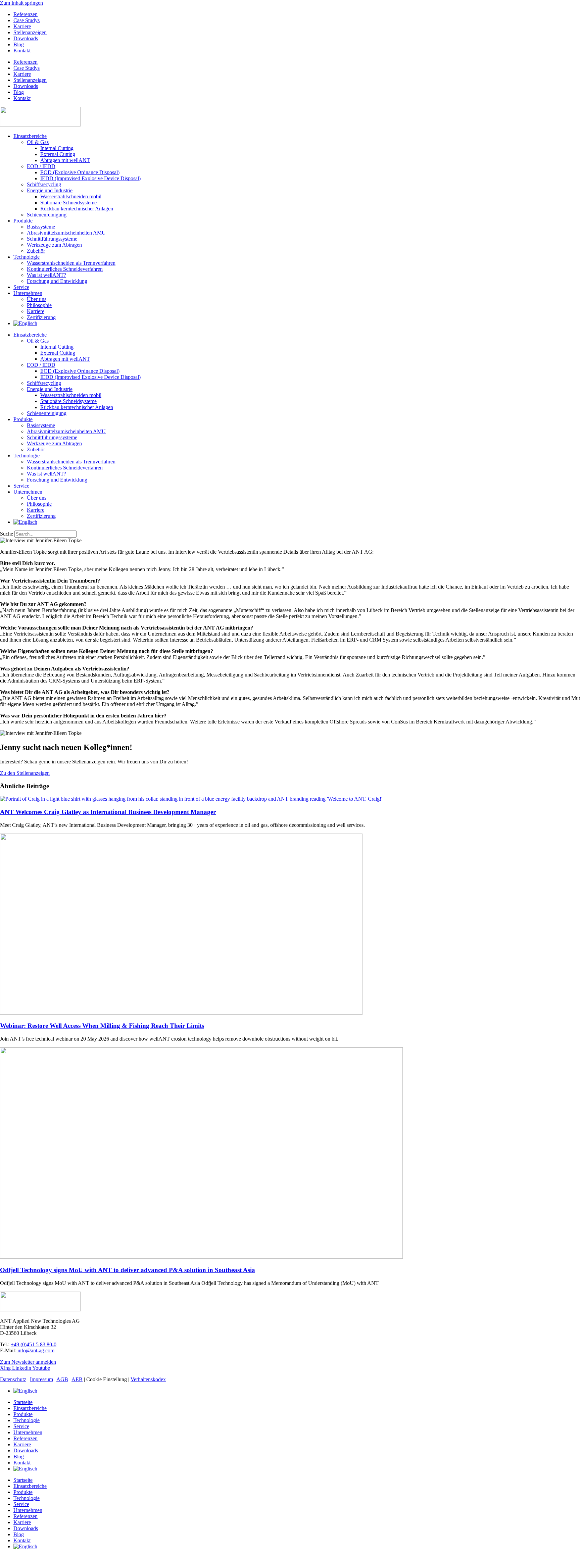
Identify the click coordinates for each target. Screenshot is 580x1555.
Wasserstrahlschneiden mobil (70, 196)
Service (21, 287)
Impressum (41, 1379)
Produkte (23, 220)
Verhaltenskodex (148, 1379)
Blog (18, 44)
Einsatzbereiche (30, 136)
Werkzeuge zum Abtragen (54, 245)
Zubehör (36, 251)
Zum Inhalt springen (21, 3)
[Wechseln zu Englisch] (25, 323)
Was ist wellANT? (46, 275)
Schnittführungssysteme (52, 239)
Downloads (25, 38)
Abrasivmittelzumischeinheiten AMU (66, 233)
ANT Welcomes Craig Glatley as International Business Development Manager (108, 811)
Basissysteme (41, 227)
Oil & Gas (38, 142)
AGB (62, 1379)
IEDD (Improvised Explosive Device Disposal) (90, 178)
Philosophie (39, 305)
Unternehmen (27, 293)
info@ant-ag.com (35, 1350)
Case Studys (26, 20)
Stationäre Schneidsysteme (68, 202)
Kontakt (22, 50)
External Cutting (57, 154)
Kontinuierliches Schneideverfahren (65, 269)
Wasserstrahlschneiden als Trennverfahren (71, 263)
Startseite (23, 1402)
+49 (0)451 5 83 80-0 (33, 1344)
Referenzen (25, 14)
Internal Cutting (57, 148)
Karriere (22, 26)
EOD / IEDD (41, 166)
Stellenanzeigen (30, 32)
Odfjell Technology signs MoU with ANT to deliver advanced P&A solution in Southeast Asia (127, 1269)
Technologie (26, 257)
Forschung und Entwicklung (57, 281)
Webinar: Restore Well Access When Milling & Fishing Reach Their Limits (102, 1025)
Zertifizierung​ (41, 317)
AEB (77, 1379)
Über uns (36, 299)
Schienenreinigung (46, 214)
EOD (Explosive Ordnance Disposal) (79, 172)
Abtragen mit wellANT (65, 160)
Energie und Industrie (49, 190)
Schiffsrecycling (44, 184)
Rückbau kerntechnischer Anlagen (76, 208)
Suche (6, 534)
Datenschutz (13, 1379)
